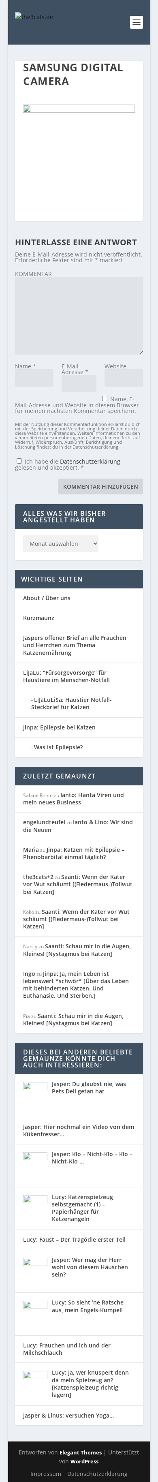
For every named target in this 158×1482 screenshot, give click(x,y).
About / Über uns (46, 598)
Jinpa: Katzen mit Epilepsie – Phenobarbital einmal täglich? (73, 853)
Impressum (45, 1474)
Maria (31, 849)
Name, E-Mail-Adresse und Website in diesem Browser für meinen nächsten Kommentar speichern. (77, 405)
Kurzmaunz (38, 618)
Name (25, 366)
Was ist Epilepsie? (58, 747)
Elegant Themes (81, 1452)
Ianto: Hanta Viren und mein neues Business (73, 798)
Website (115, 366)
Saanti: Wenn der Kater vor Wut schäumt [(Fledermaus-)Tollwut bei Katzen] (77, 884)
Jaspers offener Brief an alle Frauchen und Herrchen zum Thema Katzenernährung (74, 645)
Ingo (29, 973)
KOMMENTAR (33, 274)
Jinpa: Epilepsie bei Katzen (59, 727)
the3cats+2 (38, 877)
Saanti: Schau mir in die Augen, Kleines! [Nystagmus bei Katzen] (77, 949)
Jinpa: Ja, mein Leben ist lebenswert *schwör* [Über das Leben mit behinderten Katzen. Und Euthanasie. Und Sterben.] (76, 985)
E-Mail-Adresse (75, 369)
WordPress (84, 1461)
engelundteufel (44, 822)
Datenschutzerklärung (90, 461)
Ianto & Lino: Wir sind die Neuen (78, 825)
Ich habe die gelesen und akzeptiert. (67, 464)
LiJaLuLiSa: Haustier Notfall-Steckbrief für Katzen (71, 703)
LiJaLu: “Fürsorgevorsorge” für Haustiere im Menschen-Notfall (66, 676)
